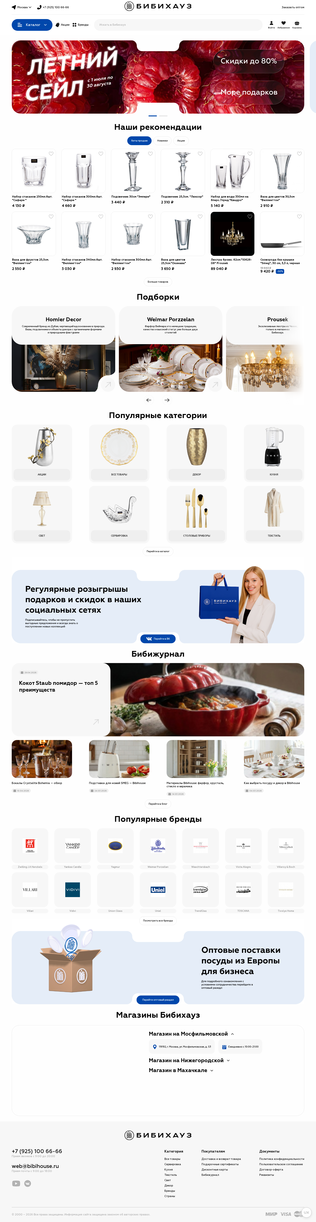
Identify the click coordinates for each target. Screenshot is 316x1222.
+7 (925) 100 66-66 (56, 7)
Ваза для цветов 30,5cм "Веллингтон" (277, 198)
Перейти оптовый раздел (158, 999)
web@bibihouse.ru (35, 1166)
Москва (22, 7)
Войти (271, 28)
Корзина (297, 25)
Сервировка (172, 1164)
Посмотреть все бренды (158, 920)
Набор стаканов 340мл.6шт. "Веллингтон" (82, 261)
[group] (158, 77)
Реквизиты (266, 1175)
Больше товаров (158, 281)
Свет (167, 1180)
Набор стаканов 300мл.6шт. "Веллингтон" (131, 261)
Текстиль (170, 1175)
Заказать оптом (293, 7)
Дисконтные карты (215, 1169)
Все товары (172, 1159)
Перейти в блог (158, 804)
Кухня (168, 1169)
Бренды (83, 25)
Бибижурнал (210, 1175)
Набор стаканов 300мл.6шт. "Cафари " (82, 198)
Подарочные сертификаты (220, 1164)
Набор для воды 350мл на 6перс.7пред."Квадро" (230, 198)
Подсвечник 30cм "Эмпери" (130, 196)
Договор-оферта (271, 1169)
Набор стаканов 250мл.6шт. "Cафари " (32, 198)
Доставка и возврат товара (221, 1159)
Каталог (33, 25)
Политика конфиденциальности (281, 1159)
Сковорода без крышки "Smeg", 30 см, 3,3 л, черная (280, 261)
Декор (168, 1185)
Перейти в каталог (158, 551)
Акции (65, 25)
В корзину (48, 185)
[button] (152, 115)
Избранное (284, 28)
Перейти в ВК (162, 638)
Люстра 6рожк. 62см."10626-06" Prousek (231, 261)
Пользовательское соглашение (281, 1164)
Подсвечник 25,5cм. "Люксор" (182, 196)
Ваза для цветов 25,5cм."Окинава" (173, 261)
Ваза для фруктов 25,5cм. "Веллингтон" (30, 261)
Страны (169, 1196)
